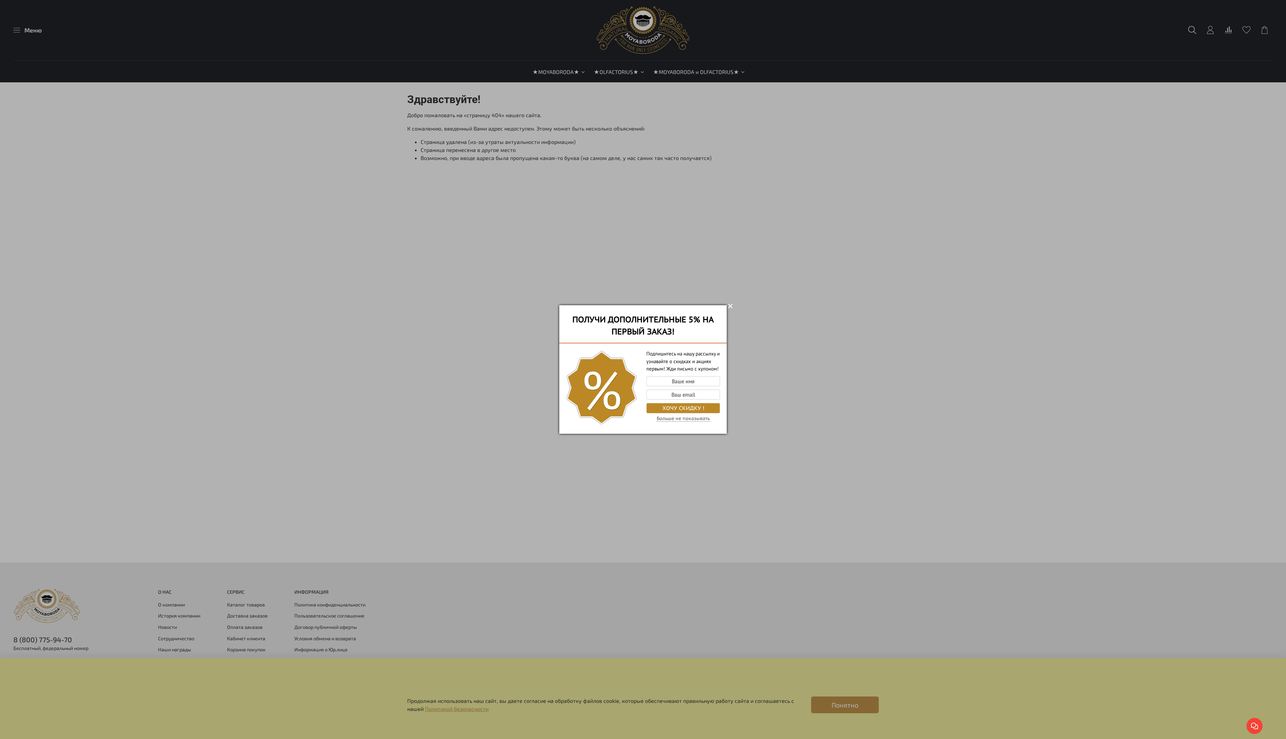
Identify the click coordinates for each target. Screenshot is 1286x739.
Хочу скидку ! (683, 408)
